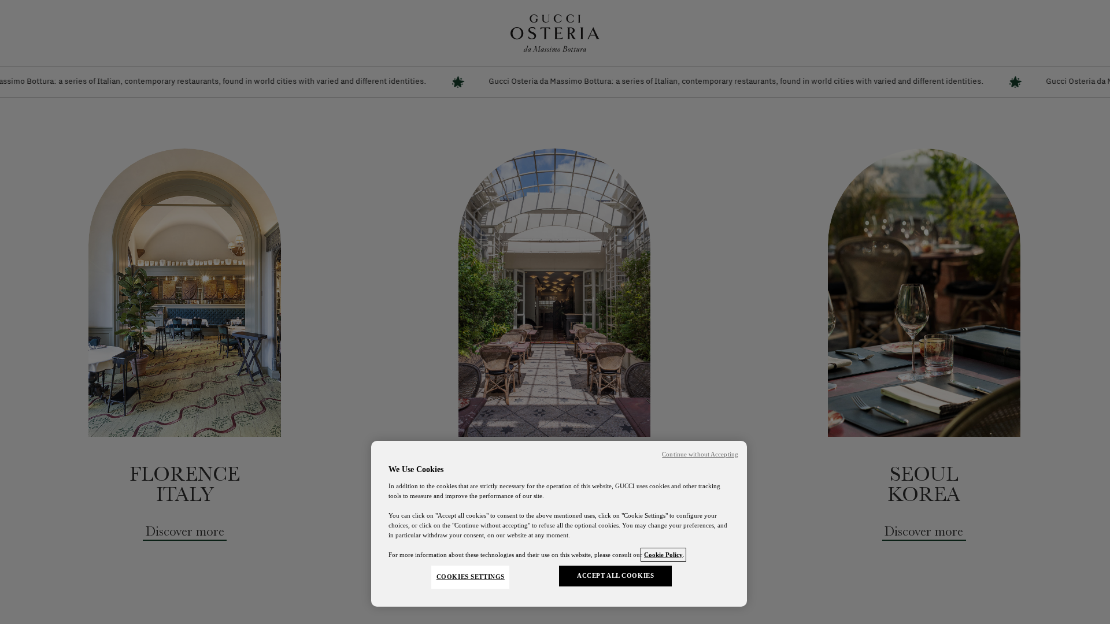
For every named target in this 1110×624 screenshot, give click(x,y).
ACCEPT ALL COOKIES (615, 575)
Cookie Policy (663, 554)
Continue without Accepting (700, 454)
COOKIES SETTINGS (470, 576)
